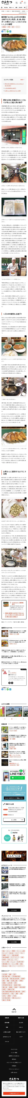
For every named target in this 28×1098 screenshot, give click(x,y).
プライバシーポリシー (14, 1069)
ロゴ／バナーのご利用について (14, 1062)
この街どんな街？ (7, 1032)
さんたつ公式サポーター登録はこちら (14, 798)
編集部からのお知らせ (14, 1056)
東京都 (8, 11)
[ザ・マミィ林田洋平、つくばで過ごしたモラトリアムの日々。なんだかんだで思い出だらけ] (14, 730)
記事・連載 (7, 1022)
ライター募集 (14, 1052)
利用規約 (14, 1066)
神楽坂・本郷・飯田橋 (16, 11)
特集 (7, 1027)
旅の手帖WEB (12, 747)
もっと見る (14, 942)
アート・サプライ (12, 672)
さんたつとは (14, 1049)
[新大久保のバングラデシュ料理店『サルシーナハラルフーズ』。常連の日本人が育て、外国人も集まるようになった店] (14, 754)
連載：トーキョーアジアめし (15, 755)
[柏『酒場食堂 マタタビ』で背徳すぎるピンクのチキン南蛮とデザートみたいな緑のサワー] (14, 738)
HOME (2, 11)
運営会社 (14, 1059)
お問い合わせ (14, 1072)
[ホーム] (1, 7)
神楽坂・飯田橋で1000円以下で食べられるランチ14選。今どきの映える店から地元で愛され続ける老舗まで (14, 614)
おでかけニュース (7, 1036)
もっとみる (14, 910)
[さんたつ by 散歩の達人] (6, 3)
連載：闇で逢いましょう (14, 763)
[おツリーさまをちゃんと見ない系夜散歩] (14, 762)
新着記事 (7, 1017)
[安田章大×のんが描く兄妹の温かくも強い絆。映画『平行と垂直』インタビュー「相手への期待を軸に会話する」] (14, 746)
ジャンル (7, 1041)
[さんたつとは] (14, 856)
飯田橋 (23, 11)
